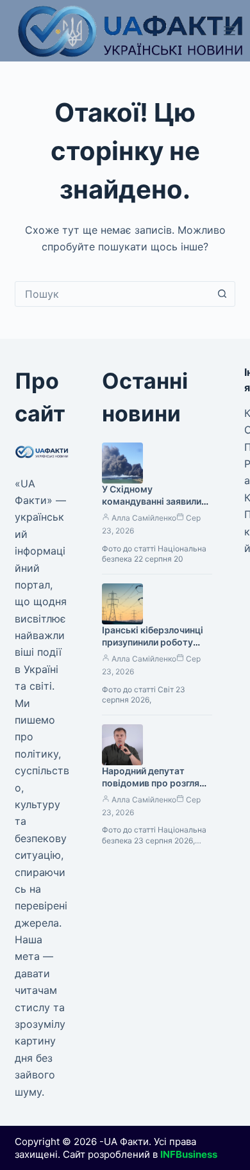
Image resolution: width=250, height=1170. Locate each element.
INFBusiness (188, 1154)
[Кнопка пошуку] (222, 294)
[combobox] (112, 294)
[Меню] (229, 31)
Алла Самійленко (144, 518)
